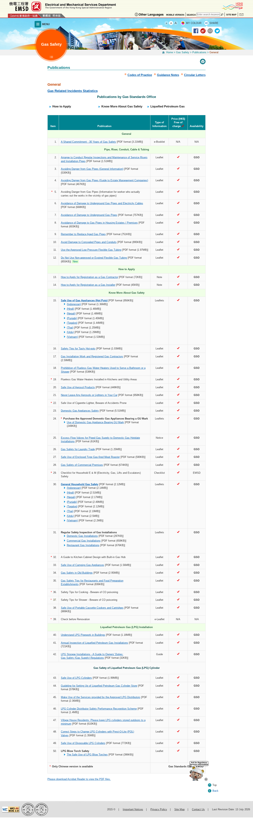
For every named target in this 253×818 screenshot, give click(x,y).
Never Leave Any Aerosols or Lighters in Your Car (89, 395)
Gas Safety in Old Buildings (77, 572)
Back (215, 790)
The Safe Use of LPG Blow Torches (87, 754)
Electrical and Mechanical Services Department (62, 6)
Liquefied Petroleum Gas (167, 106)
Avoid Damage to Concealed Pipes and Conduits (89, 242)
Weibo (203, 31)
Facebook (196, 31)
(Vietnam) (72, 336)
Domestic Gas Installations (82, 535)
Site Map (231, 14)
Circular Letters (195, 75)
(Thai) (70, 327)
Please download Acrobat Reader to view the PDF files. (79, 779)
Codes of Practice (139, 75)
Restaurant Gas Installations (83, 545)
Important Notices (133, 809)
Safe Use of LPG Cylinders (76, 677)
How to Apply (61, 106)
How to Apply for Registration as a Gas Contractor (89, 277)
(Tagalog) (72, 322)
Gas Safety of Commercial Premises (82, 464)
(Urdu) (70, 332)
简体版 (56, 16)
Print (203, 61)
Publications (199, 52)
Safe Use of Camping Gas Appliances (82, 565)
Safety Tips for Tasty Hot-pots (78, 348)
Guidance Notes (168, 75)
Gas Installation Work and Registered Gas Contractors (92, 356)
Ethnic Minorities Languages (149, 14)
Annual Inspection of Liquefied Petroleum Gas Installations (94, 642)
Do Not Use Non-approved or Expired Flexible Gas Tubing (94, 257)
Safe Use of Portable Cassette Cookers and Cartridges (92, 607)
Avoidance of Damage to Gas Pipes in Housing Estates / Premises (99, 222)
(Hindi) (70, 308)
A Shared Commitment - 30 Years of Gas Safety (88, 141)
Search (191, 14)
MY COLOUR (193, 23)
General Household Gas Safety (79, 484)
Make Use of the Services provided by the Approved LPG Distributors (100, 697)
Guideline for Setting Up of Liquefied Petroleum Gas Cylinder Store (99, 685)
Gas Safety (182, 52)
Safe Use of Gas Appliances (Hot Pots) (84, 300)
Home (169, 52)
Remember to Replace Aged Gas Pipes (83, 234)
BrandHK (232, 6)
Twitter (217, 31)
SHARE (214, 23)
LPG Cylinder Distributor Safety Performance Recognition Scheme (99, 708)
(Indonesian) (74, 304)
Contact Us (241, 14)
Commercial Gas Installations (84, 540)
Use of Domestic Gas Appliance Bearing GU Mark (95, 422)
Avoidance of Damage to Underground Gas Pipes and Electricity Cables (102, 203)
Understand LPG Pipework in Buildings (83, 634)
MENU (46, 24)
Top (214, 785)
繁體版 (47, 16)
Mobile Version (175, 14)
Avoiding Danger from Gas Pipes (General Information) (92, 168)
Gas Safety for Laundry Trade (78, 449)
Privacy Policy (158, 809)
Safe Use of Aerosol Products (78, 387)
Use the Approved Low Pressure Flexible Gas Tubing (91, 249)
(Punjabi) (72, 318)
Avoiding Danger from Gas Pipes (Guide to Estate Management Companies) (104, 180)
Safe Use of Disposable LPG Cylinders (83, 743)
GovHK (25, 16)
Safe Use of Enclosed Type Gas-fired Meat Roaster (90, 456)
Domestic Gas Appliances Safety (80, 410)
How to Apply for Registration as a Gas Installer (88, 284)
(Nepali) (71, 313)
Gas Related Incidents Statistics (72, 91)
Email (210, 31)
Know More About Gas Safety (121, 106)
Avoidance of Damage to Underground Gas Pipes (89, 215)
